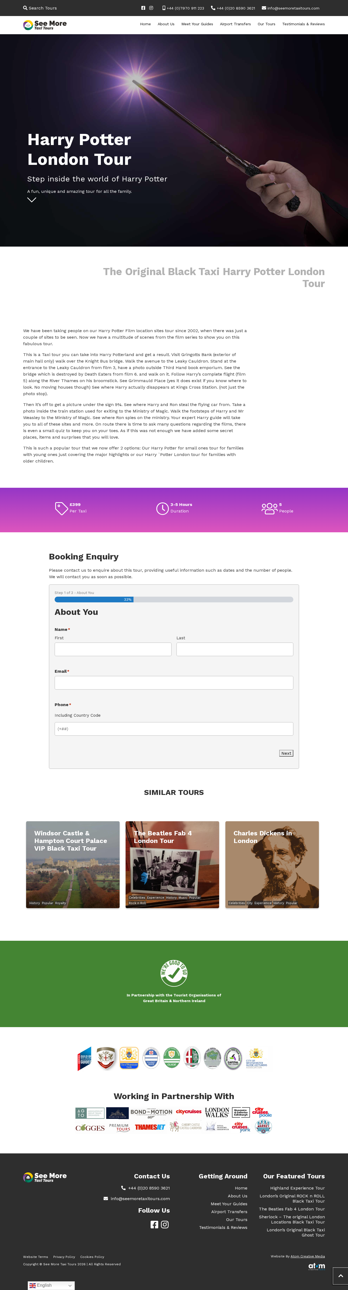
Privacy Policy (64, 1257)
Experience (155, 897)
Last (180, 637)
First (59, 637)
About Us (166, 24)
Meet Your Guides (197, 24)
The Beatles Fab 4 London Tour (292, 1209)
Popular (47, 903)
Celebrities (137, 897)
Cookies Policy (92, 1257)
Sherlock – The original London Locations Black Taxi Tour (292, 1219)
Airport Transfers (235, 24)
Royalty (60, 903)
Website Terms (35, 1257)
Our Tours (266, 24)
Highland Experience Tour (297, 1188)
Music (183, 897)
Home (145, 24)
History (34, 903)
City (250, 903)
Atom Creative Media (308, 1256)
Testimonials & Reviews (303, 24)
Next (286, 753)
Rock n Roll (137, 903)
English (44, 1285)
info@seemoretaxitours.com (293, 8)
